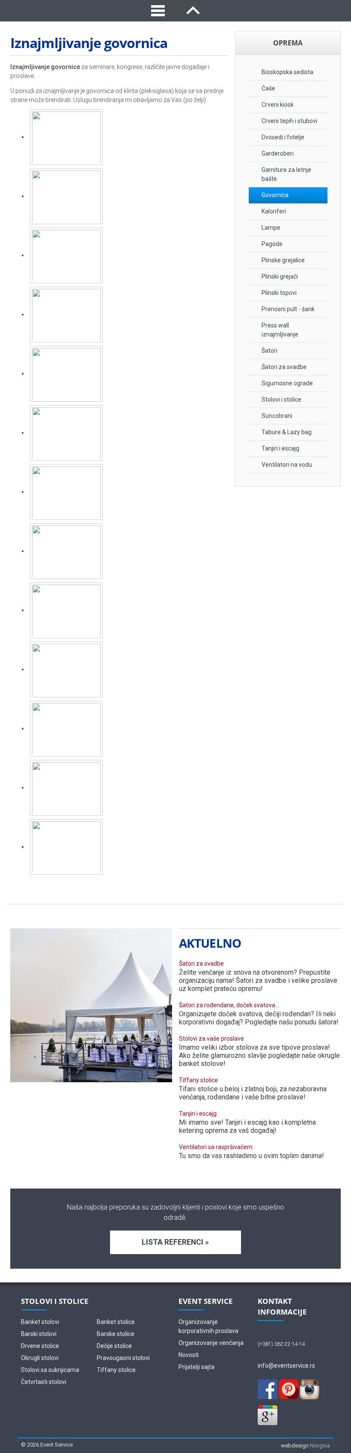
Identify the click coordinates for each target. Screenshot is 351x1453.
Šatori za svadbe (284, 366)
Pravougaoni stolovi (123, 1357)
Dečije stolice (114, 1345)
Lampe (271, 227)
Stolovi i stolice (281, 399)
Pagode (272, 243)
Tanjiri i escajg (280, 448)
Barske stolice (115, 1333)
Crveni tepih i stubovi (289, 120)
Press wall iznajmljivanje (280, 330)
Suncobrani (277, 415)
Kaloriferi (274, 211)
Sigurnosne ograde (287, 383)
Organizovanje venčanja (211, 1342)
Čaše (268, 88)
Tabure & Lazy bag (287, 432)
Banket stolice (116, 1321)
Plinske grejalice (283, 260)
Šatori (269, 350)
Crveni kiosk (278, 104)
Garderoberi (278, 153)
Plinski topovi (279, 292)
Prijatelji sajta (196, 1366)
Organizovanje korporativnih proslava (208, 1326)
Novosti (188, 1354)
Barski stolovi (39, 1333)
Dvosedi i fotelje (283, 137)
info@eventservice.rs (286, 1365)
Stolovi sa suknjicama (50, 1369)
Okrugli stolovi (40, 1357)
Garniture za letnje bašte (286, 174)
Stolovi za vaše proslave (211, 1038)
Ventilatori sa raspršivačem (216, 1147)
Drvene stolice (40, 1345)
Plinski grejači (280, 276)
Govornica (275, 195)
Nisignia (320, 1445)
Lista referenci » (175, 1242)
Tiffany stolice (198, 1080)
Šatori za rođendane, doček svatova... (229, 1005)
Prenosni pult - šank (288, 309)
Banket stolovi (40, 1321)
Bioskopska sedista (287, 72)
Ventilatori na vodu (287, 464)
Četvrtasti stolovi (43, 1381)
